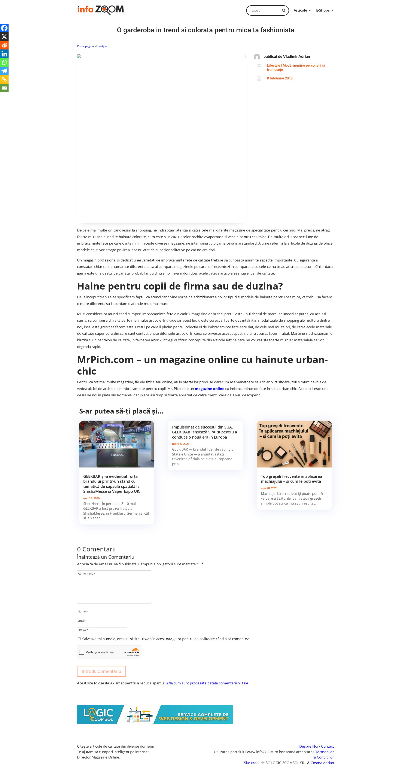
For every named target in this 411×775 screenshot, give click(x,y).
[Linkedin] (4, 53)
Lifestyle (101, 46)
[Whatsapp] (4, 62)
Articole (300, 10)
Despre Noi (308, 746)
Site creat (252, 762)
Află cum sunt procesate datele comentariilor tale (207, 683)
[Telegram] (4, 71)
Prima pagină (85, 46)
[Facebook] (4, 28)
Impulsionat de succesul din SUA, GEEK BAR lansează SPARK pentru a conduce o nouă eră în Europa (204, 432)
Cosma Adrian (322, 762)
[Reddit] (4, 45)
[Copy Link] (4, 79)
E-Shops (323, 10)
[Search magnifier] (284, 10)
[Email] (4, 88)
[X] (4, 36)
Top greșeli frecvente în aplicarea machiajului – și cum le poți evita (291, 479)
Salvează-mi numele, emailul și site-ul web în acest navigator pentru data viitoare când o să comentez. (166, 638)
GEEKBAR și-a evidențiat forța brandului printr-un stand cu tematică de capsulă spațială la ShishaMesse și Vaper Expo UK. (111, 484)
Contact (327, 746)
